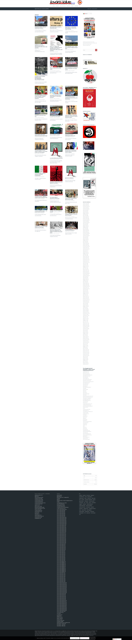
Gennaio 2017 (85, 324)
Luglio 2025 (84, 211)
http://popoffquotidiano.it (87, 387)
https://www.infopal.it (86, 439)
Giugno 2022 (85, 252)
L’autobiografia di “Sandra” (61, 505)
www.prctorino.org (86, 372)
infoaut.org (84, 427)
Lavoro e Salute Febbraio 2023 (61, 528)
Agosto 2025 (85, 210)
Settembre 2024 (85, 222)
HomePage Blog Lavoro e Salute (62, 502)
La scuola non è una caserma (55, 116)
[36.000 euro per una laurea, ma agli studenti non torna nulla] (41, 224)
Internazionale (37, 511)
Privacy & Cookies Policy (60, 620)
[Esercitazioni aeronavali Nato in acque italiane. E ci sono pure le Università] (56, 90)
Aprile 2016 (84, 334)
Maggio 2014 (85, 359)
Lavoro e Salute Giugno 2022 (61, 546)
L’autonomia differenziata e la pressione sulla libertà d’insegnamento (40, 174)
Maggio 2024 (85, 226)
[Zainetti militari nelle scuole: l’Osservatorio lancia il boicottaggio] (41, 129)
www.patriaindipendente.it (87, 431)
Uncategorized (37, 518)
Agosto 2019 (85, 289)
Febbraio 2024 (85, 230)
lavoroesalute (94, 502)
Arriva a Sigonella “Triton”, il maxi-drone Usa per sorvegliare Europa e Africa (71, 47)
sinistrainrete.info (85, 422)
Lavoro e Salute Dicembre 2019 (61, 517)
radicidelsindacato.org (86, 430)
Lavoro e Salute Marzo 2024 (61, 580)
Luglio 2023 (84, 237)
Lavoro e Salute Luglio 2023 (61, 558)
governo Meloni (81, 501)
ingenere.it (84, 418)
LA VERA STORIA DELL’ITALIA (61, 508)
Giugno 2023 (85, 238)
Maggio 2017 (85, 319)
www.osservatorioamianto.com (88, 397)
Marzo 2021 (85, 268)
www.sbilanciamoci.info (86, 376)
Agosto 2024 (85, 223)
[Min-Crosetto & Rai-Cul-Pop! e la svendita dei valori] (56, 21)
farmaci (85, 498)
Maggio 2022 (85, 253)
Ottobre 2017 (85, 314)
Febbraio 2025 (85, 216)
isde (84, 502)
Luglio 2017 (84, 317)
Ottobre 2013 (85, 364)
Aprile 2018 (84, 307)
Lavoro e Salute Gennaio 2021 (61, 537)
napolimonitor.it (85, 438)
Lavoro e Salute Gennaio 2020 (61, 536)
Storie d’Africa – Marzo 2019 (61, 625)
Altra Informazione (38, 497)
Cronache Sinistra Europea (39, 502)
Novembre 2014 (85, 353)
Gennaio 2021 (85, 271)
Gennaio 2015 (85, 350)
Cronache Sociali (37, 503)
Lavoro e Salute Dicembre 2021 (61, 519)
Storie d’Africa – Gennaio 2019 (61, 623)
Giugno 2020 (85, 278)
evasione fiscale (81, 498)
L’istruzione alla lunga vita (69, 230)
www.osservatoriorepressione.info (88, 381)
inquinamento (81, 502)
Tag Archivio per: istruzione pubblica (42, 8)
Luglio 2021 (84, 264)
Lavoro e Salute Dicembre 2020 (61, 518)
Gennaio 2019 (85, 297)
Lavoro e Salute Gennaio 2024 (61, 540)
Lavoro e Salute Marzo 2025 (61, 581)
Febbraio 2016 (85, 336)
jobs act (90, 502)
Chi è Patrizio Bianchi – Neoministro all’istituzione (54, 198)
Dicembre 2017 (85, 312)
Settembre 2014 (85, 355)
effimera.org (85, 428)
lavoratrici (36, 512)
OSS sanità (36, 513)
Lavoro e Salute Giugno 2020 (61, 543)
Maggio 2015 (85, 346)
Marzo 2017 (85, 322)
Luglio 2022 (84, 251)
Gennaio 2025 (85, 217)
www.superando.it (86, 383)
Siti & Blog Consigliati (60, 621)
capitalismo (92, 495)
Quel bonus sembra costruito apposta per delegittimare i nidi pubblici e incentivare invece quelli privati (56, 231)
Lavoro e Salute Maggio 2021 (61, 567)
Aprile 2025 (84, 214)
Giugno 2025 (85, 212)
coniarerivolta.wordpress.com (87, 403)
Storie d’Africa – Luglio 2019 (61, 624)
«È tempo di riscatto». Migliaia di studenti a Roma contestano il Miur (41, 197)
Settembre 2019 (85, 288)
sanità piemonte (87, 511)
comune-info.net (85, 401)
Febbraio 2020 (85, 283)
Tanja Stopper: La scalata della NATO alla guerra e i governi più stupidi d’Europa (70, 28)
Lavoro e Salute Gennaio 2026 (61, 542)
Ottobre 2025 (85, 207)
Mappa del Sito (59, 615)
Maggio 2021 (85, 266)
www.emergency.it (86, 378)
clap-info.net (85, 417)
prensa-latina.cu (85, 429)
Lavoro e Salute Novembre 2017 (62, 583)
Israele (87, 502)
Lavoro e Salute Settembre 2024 (62, 609)
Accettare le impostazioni (75, 638)
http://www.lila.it (85, 377)
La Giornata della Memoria (61, 506)
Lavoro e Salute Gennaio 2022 (61, 538)
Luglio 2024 (84, 224)
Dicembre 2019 (85, 285)
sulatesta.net (85, 424)
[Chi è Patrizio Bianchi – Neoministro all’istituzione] (56, 193)
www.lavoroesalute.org (86, 45)
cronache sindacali (37, 510)
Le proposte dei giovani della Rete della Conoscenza (71, 215)
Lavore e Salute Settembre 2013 (62, 509)
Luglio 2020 (84, 277)
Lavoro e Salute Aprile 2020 (61, 510)
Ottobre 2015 (85, 340)
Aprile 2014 (84, 360)
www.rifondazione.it (86, 371)
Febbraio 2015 (85, 349)
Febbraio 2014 (85, 363)
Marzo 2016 (85, 335)
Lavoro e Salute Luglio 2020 (61, 554)
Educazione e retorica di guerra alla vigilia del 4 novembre (56, 182)
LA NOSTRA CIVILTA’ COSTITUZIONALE (62, 507)
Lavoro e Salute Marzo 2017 (61, 572)
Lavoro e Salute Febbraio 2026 (61, 531)
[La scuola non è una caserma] (56, 110)
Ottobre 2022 (85, 247)
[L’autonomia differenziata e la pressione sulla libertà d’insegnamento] (41, 169)
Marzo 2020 (85, 282)
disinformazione (90, 496)
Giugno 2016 (85, 332)
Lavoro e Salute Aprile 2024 (61, 515)
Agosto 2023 (85, 236)
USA (79, 514)
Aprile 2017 (84, 320)
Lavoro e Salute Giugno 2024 (61, 548)
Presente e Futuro (59, 619)
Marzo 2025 (85, 215)
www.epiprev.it (85, 386)
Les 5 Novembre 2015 (60, 612)
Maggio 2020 (85, 279)
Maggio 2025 (85, 213)
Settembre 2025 (85, 208)
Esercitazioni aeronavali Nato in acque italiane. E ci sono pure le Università (55, 96)
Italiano (86, 13)
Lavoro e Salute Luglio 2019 (61, 553)
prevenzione (81, 508)
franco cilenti (93, 498)
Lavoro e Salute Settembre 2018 (62, 602)
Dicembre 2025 (85, 205)
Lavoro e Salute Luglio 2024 (61, 559)
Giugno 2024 (85, 225)
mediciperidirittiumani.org (87, 404)
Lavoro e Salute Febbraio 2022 (61, 527)
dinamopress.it (85, 402)
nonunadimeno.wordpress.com (88, 411)
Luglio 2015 (84, 344)
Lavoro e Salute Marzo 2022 (61, 578)
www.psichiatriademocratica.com (88, 396)
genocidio (83, 499)
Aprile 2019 (84, 294)
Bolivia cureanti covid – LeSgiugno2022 (63, 497)
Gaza (80, 499)
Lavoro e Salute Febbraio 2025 (61, 530)
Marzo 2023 (85, 242)
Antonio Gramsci (59, 495)
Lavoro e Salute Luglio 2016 (61, 550)
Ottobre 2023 (85, 234)
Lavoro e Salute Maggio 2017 (61, 562)
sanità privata (92, 511)
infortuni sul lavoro (91, 501)
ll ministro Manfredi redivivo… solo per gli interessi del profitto (41, 211)
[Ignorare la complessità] (71, 171)
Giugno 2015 (85, 345)
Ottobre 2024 (85, 221)
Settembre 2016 (85, 328)
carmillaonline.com (86, 413)
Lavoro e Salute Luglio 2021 (61, 556)
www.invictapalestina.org (87, 433)
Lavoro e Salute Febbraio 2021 (61, 526)
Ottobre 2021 (85, 261)
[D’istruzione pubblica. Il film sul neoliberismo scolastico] (41, 21)
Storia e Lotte (37, 509)
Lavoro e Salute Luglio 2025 (61, 560)
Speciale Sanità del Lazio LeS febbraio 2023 (63, 622)
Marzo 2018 (85, 308)
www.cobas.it (85, 392)
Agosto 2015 (85, 343)
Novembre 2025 (85, 206)
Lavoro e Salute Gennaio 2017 (61, 532)
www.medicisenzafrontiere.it (87, 379)
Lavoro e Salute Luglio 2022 (61, 557)
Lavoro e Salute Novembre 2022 (62, 589)
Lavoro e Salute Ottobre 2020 (61, 593)
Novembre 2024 (85, 220)
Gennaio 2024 (85, 231)
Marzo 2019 (85, 295)
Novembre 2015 (85, 339)
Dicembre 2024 (85, 218)
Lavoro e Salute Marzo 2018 (61, 573)
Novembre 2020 (85, 273)
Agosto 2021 (85, 263)
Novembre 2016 (85, 326)
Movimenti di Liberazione (39, 507)
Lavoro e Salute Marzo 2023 (61, 579)
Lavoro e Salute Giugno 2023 (61, 547)
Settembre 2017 (85, 315)
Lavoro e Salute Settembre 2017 (62, 601)
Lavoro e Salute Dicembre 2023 (61, 521)
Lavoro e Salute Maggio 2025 (61, 571)
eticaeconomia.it (85, 407)
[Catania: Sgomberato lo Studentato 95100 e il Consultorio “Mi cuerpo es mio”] (71, 62)
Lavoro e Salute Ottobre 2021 (61, 594)
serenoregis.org (85, 432)
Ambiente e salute (37, 495)
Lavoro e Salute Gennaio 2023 (61, 539)
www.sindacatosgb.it (86, 393)
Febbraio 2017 (85, 323)
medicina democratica (82, 505)
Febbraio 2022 (85, 256)
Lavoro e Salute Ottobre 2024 (61, 598)
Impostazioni (92, 638)
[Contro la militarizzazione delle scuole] (56, 62)
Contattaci (58, 498)
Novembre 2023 (85, 233)
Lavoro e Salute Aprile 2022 (61, 512)
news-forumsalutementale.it (87, 421)
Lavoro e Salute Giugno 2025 (61, 549)
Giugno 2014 (85, 358)
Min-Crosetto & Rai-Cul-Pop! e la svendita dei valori (55, 28)
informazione (86, 501)
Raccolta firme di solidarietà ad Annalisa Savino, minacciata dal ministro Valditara (70, 151)
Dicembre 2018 (85, 298)
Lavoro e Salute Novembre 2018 (62, 584)
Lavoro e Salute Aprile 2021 (61, 511)
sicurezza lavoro (37, 517)
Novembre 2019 (85, 286)
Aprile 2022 (84, 254)
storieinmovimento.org (86, 409)
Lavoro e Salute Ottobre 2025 (61, 599)
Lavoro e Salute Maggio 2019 (61, 564)
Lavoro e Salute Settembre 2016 (62, 600)
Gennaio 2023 (85, 244)
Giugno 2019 (85, 292)
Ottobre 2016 (85, 327)
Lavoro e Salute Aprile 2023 (61, 513)
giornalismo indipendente (88, 499)
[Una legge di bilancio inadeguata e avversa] (56, 208)
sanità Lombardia (81, 511)
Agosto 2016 (85, 329)
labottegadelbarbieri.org (86, 400)
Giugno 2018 (85, 305)
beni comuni (88, 495)
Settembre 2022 (85, 248)
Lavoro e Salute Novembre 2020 (62, 587)
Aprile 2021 (84, 267)
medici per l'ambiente (89, 505)
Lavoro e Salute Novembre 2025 (62, 592)
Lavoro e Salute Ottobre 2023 (61, 597)
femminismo (89, 498)
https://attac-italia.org (86, 373)
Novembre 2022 (85, 246)
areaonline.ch (85, 423)
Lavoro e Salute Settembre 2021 (62, 605)
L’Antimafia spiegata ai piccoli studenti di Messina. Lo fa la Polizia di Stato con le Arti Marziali (41, 151)
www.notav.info (85, 384)
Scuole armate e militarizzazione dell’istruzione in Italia (71, 199)
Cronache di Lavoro (38, 499)
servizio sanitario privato (38, 516)
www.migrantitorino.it (86, 382)
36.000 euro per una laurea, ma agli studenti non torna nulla (41, 227)
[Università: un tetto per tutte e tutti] (41, 109)
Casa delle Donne (81, 496)
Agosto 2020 (85, 276)
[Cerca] (79, 6)
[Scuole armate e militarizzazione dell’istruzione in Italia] (71, 193)
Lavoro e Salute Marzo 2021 (61, 577)
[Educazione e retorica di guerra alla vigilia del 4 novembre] (56, 173)
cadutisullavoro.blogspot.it (87, 398)
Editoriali (58, 499)
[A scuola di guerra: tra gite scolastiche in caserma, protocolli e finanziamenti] (71, 91)
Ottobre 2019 (85, 287)
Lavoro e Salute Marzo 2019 (61, 574)
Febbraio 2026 (85, 203)
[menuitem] (53, 6)
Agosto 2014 (85, 356)
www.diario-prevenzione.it (87, 380)
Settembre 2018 (85, 302)
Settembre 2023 (85, 235)
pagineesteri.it (85, 435)
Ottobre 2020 (85, 274)
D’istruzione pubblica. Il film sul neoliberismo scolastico (40, 28)
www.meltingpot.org (86, 437)
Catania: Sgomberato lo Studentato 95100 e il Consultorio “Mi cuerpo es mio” (71, 68)
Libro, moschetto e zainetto (55, 134)
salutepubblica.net (86, 410)
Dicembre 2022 (85, 245)
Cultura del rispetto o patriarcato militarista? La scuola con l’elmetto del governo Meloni (71, 116)
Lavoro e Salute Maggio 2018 (61, 563)
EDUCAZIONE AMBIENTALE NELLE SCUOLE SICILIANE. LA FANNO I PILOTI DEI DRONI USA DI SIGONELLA (40, 97)
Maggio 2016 (85, 333)
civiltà (86, 496)
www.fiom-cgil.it (85, 389)
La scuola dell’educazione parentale (56, 158)
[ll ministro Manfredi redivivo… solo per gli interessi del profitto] (41, 208)
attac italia (84, 495)
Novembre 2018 (85, 299)
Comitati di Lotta (37, 498)
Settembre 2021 (85, 262)
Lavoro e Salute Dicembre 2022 (61, 520)
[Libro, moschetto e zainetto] (56, 129)
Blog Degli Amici (59, 496)
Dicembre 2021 (85, 258)
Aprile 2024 (84, 227)
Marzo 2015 (85, 348)
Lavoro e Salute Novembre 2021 (62, 588)
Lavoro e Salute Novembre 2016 (62, 582)
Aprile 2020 (84, 281)
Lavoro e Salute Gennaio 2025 (61, 541)
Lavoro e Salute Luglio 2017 (61, 551)
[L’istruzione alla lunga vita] (71, 225)
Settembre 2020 (85, 275)
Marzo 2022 (85, 255)
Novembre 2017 (85, 313)
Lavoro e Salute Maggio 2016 (61, 561)
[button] (89, 28)
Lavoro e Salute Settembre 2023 (62, 608)
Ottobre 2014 (85, 354)
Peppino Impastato (60, 618)
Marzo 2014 (85, 361)
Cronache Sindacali (38, 501)
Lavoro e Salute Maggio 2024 (61, 570)
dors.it (84, 408)
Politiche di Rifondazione (38, 508)
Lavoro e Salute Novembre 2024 (62, 591)
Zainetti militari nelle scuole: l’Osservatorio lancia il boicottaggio (41, 135)
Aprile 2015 (84, 347)
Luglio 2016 (84, 330)
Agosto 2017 (85, 316)
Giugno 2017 (85, 318)
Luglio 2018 (84, 304)
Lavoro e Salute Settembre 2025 (62, 610)
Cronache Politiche (38, 500)
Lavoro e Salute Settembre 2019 (62, 603)
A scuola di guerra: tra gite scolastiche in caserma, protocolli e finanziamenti (71, 97)
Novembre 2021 (85, 259)
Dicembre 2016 (85, 325)
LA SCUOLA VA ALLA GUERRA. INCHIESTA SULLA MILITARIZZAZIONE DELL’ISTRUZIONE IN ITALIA (40, 78)
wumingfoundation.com (86, 399)
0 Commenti (42, 29)
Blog (35, 496)
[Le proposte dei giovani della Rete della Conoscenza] (71, 209)
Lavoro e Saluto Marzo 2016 (61, 611)
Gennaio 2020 (85, 284)
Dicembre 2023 (85, 232)
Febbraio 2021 (85, 269)
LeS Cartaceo (59, 613)
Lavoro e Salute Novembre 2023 (62, 590)
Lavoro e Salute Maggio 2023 (61, 569)
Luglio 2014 (84, 357)
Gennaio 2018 (85, 310)
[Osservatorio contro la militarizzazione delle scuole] (71, 129)
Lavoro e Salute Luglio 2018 (61, 552)
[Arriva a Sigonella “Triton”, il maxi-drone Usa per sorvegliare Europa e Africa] (71, 40)
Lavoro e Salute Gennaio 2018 (61, 533)
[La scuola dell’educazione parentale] (56, 149)
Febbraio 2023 (85, 243)
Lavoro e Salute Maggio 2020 (61, 566)
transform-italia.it (85, 412)
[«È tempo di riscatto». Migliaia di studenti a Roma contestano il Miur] (41, 192)
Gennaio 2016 (85, 337)
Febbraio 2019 (85, 296)
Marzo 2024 (85, 228)
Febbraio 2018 (85, 309)
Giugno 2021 (85, 265)
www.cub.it (84, 391)
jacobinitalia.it (85, 419)
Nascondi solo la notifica (84, 638)
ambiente (80, 495)
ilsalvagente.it (85, 420)
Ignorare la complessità (69, 177)
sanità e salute (37, 515)
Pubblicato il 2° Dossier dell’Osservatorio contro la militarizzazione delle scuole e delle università (41, 46)
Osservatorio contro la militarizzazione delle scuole (70, 135)
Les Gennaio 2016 (59, 614)
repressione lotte (86, 508)
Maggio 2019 (85, 293)
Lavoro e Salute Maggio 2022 (61, 568)
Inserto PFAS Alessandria (60, 503)
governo (94, 499)
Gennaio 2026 (85, 204)
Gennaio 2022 (85, 257)
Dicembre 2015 (85, 338)
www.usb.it (84, 390)
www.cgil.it (84, 388)
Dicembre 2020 (85, 272)
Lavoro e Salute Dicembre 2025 (61, 523)
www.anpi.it (85, 394)
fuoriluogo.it (85, 414)
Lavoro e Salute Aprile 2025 (61, 516)
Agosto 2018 (85, 303)
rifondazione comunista (92, 508)
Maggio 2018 (85, 306)
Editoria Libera (37, 506)
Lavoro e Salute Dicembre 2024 (61, 522)
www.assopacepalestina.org (87, 434)
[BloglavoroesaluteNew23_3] (66, 2)
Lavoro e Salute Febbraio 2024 (61, 529)
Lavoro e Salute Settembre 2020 (62, 604)
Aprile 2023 (84, 241)
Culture (36, 505)
